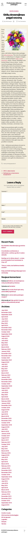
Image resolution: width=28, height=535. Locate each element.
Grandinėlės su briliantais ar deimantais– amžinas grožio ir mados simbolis (13, 253)
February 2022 (6, 349)
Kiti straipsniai (5, 517)
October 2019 (5, 407)
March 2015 (5, 464)
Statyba (3, 521)
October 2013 (5, 500)
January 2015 (5, 468)
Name (3, 205)
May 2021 (4, 368)
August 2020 (5, 388)
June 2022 (4, 340)
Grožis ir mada (14, 11)
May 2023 (4, 323)
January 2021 (5, 377)
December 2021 (6, 353)
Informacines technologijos (9, 515)
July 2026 (4, 310)
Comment (4, 191)
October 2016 (5, 444)
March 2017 (5, 440)
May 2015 (4, 459)
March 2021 (5, 373)
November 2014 (6, 472)
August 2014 (5, 479)
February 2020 (6, 401)
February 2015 (5, 466)
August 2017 (5, 438)
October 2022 (5, 332)
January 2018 (5, 433)
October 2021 (5, 358)
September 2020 (6, 386)
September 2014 (6, 477)
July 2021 (4, 364)
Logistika (4, 519)
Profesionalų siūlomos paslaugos (14, 3)
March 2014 (5, 490)
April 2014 (4, 487)
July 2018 (4, 429)
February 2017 (5, 442)
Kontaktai (12, 286)
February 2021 (5, 375)
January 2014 (5, 494)
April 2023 (4, 325)
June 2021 (4, 366)
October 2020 (5, 384)
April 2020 (4, 397)
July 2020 (4, 390)
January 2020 (5, 403)
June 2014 (4, 483)
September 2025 (6, 314)
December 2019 (6, 405)
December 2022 (6, 327)
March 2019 (5, 416)
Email (3, 212)
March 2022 (5, 347)
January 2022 (5, 351)
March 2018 (5, 431)
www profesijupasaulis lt (9, 163)
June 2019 (4, 412)
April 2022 (4, 345)
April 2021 (4, 371)
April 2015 (4, 461)
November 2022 (6, 330)
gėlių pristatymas (8, 55)
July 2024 (4, 319)
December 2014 (6, 470)
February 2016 (5, 453)
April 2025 (4, 317)
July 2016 (4, 446)
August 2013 (5, 505)
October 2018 (5, 422)
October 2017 (5, 435)
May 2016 (4, 448)
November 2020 (6, 381)
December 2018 (6, 418)
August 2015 (5, 455)
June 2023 (4, 321)
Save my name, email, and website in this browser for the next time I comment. (12, 226)
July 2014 (4, 481)
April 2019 (4, 414)
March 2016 (5, 451)
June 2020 (4, 392)
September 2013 (6, 502)
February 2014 (5, 492)
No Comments (22, 21)
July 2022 (4, 338)
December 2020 (6, 379)
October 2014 (5, 474)
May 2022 (4, 342)
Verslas (3, 524)
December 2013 (6, 496)
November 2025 (6, 312)
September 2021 (6, 360)
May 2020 (4, 394)
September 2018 (6, 425)
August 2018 (5, 427)
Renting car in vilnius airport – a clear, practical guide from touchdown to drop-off (12, 260)
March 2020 (5, 399)
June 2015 (4, 457)
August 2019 (5, 410)
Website (3, 219)
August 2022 (5, 336)
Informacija (9, 21)
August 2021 (5, 362)
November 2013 (6, 498)
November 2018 (6, 420)
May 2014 (4, 485)
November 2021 (6, 355)
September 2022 (6, 334)
